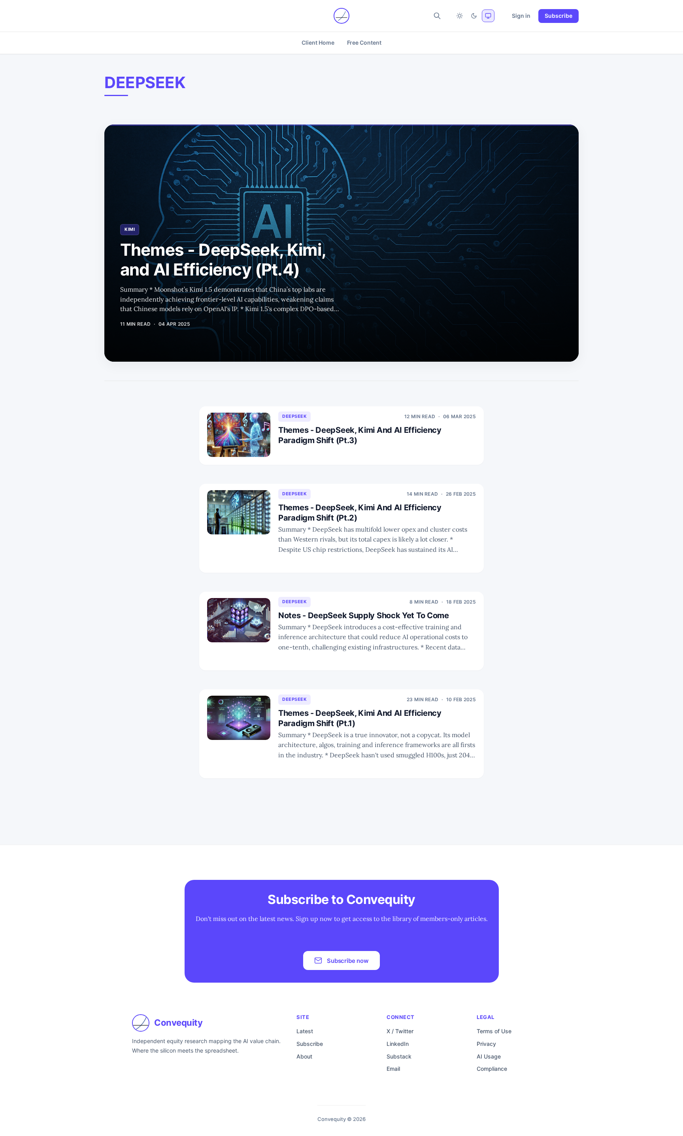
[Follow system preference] (488, 15)
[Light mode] (459, 15)
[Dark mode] (474, 15)
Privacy (486, 1043)
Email (393, 1068)
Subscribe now (348, 960)
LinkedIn (398, 1043)
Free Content (364, 42)
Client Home (318, 42)
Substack (399, 1056)
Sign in (521, 15)
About (304, 1056)
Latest (304, 1031)
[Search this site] (437, 16)
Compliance (492, 1068)
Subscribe (558, 15)
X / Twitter (400, 1031)
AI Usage (489, 1056)
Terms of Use (494, 1031)
